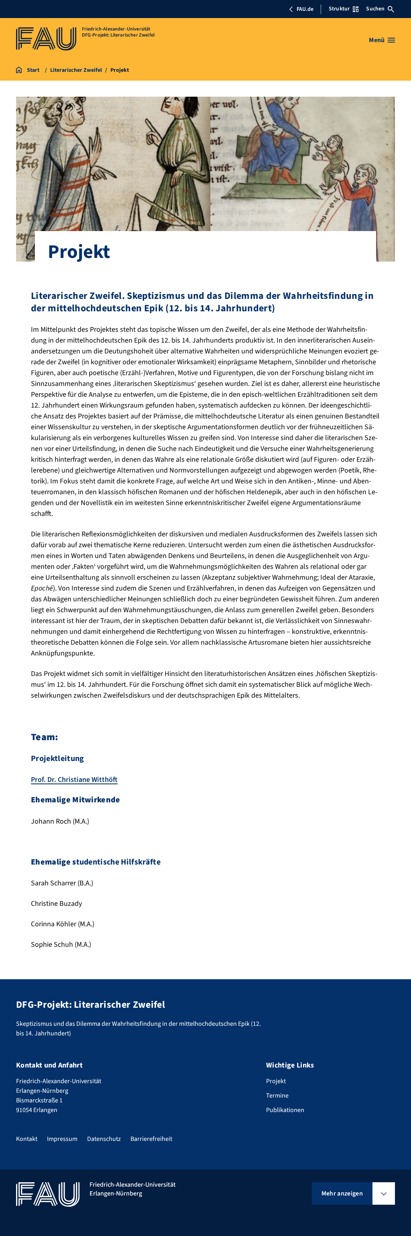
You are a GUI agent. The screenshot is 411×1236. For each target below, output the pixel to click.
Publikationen (285, 1110)
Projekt (276, 1081)
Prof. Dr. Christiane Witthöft (74, 780)
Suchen (375, 9)
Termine (277, 1095)
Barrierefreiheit (151, 1139)
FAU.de (305, 9)
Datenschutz (104, 1139)
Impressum (62, 1139)
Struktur (339, 9)
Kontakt (26, 1139)
